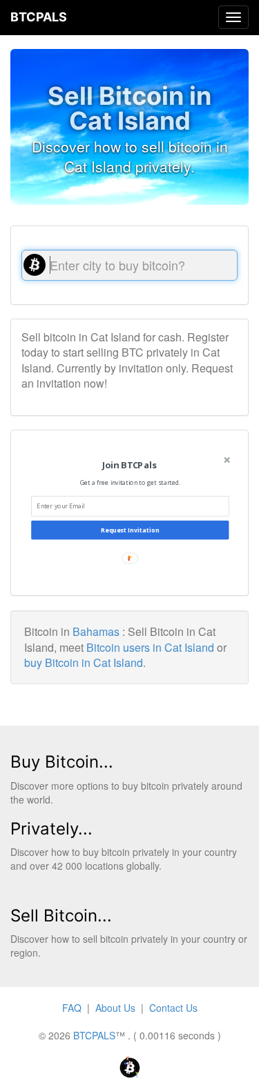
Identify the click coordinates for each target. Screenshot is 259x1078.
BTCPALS (38, 17)
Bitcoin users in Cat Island (150, 647)
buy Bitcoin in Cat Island (83, 662)
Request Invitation (130, 530)
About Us (115, 1008)
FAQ (71, 1008)
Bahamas (96, 631)
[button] (128, 465)
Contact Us (173, 1008)
